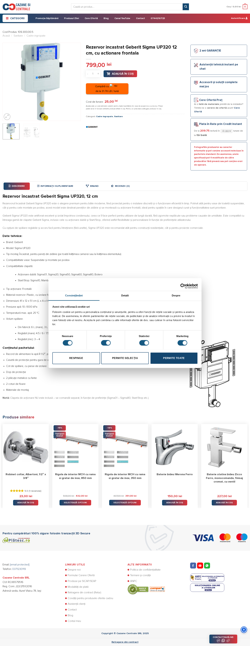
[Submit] (186, 6)
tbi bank (201, 135)
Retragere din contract (125, 642)
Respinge (76, 358)
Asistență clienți (76, 603)
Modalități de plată (78, 586)
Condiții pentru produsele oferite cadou (90, 598)
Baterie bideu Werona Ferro (175, 474)
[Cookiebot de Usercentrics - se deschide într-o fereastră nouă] (183, 284)
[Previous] (8, 82)
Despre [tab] (176, 295)
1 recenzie (35, 491)
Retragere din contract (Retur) (84, 592)
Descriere (18, 186)
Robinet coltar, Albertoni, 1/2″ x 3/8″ (26, 476)
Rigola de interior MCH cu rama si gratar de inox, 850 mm (75, 476)
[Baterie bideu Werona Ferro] (175, 447)
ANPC (133, 581)
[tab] (17, 186)
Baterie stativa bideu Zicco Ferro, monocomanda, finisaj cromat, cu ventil (224, 478)
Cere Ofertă (91, 18)
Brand (94, 186)
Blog (106, 18)
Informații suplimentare (56, 186)
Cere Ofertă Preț (210, 100)
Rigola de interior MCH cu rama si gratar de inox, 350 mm (125, 476)
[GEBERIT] (92, 126)
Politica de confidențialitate (145, 569)
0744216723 (158, 18)
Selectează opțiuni (75, 503)
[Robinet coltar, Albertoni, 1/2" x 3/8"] (26, 447)
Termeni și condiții (140, 575)
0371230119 (19, 569)
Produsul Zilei (71, 18)
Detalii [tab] (125, 295)
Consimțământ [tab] (74, 295)
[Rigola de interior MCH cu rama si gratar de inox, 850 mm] (75, 447)
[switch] (106, 343)
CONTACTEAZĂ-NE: (223, 637)
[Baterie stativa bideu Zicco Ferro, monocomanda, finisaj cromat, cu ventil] (224, 447)
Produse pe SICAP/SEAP (82, 581)
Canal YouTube (122, 18)
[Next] (75, 82)
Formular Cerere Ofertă (81, 575)
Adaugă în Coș (123, 73)
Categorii (17, 18)
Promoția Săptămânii (47, 18)
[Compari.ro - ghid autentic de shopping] (146, 589)
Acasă (6, 35)
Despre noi (74, 569)
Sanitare (18, 35)
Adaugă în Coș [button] (25, 503)
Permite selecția (125, 358)
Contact (140, 18)
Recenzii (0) (122, 186)
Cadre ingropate (36, 35)
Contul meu (74, 621)
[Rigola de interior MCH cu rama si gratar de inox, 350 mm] (125, 447)
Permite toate (174, 358)
